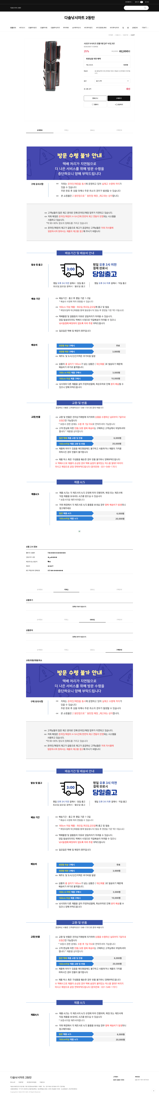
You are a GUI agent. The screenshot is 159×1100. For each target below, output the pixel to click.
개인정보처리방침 (31, 1082)
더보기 (144, 28)
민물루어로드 (32, 28)
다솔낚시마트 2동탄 (79, 17)
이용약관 (20, 1082)
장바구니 (138, 2)
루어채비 (66, 28)
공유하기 (120, 105)
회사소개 (12, 1082)
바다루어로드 (88, 28)
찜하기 (96, 105)
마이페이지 (128, 2)
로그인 (147, 2)
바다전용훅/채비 (101, 28)
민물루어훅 (43, 28)
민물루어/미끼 (55, 28)
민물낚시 (13, 28)
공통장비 (135, 28)
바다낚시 (22, 28)
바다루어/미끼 (114, 28)
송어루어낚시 (76, 28)
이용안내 (42, 1082)
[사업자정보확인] (32, 1089)
